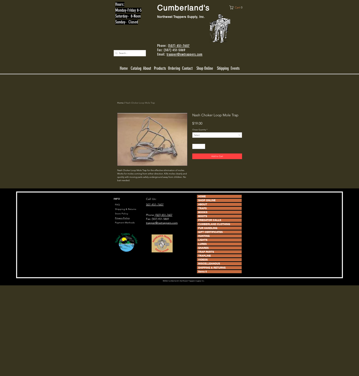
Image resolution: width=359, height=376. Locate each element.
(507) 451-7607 (179, 45)
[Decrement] (194, 146)
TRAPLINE (204, 255)
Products (160, 68)
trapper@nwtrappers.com (184, 54)
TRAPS (202, 208)
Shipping (223, 68)
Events (235, 68)
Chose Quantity (199, 129)
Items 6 (202, 271)
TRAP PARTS (206, 251)
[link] (236, 7)
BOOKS (202, 212)
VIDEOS (203, 259)
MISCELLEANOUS (209, 263)
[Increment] (203, 146)
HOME (202, 196)
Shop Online (204, 68)
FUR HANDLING (207, 228)
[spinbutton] (198, 146)
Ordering (174, 68)
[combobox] (217, 135)
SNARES (203, 247)
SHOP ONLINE (207, 200)
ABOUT (202, 204)
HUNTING (204, 235)
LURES (202, 243)
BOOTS (202, 216)
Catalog (136, 68)
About (147, 68)
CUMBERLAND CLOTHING (214, 224)
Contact (188, 68)
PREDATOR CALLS (209, 220)
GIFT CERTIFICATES (210, 232)
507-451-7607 (155, 204)
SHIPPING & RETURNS (212, 267)
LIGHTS (202, 239)
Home (124, 68)
